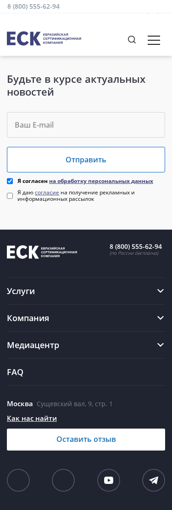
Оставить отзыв (86, 439)
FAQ (15, 372)
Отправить (86, 160)
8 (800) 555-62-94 (33, 6)
